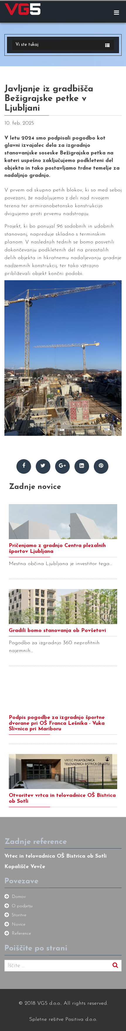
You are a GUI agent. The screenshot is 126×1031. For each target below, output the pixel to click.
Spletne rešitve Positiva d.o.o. (63, 1019)
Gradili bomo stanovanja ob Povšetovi (57, 630)
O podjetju (22, 906)
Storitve (19, 915)
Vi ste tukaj (27, 45)
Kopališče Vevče (24, 867)
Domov (19, 897)
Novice (18, 924)
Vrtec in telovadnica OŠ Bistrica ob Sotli (55, 856)
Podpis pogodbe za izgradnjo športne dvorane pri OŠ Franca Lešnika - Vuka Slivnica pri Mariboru (57, 723)
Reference (21, 933)
